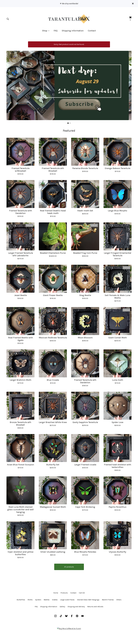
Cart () (82, 593)
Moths (30, 600)
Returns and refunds (95, 607)
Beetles (46, 600)
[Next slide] (128, 83)
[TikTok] (61, 616)
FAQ (55, 30)
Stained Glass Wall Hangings (88, 600)
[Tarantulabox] (69, 19)
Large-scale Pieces (67, 600)
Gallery (62, 607)
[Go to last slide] (9, 83)
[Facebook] (71, 616)
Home (55, 593)
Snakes (55, 600)
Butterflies (21, 600)
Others (118, 600)
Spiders (38, 600)
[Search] (8, 19)
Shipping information (73, 30)
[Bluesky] (66, 616)
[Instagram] (55, 616)
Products (64, 593)
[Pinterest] (77, 616)
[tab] (68, 123)
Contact (92, 30)
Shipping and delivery (76, 607)
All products (69, 567)
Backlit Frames (108, 600)
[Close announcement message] (133, 3)
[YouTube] (82, 616)
